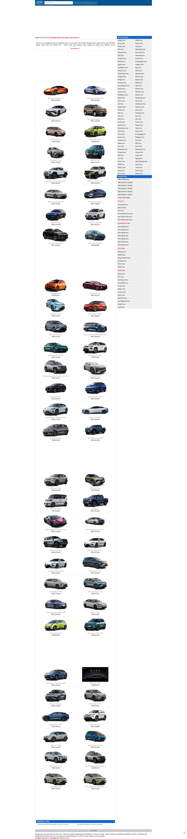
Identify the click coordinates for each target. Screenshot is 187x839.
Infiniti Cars (121, 61)
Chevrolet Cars (140, 52)
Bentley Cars (139, 89)
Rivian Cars (121, 137)
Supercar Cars (122, 298)
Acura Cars (121, 122)
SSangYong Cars (140, 98)
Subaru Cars (139, 77)
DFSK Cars (121, 164)
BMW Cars (138, 40)
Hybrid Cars (121, 255)
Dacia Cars (138, 164)
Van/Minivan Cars (124, 301)
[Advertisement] (93, 20)
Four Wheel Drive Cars (125, 220)
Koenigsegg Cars (140, 134)
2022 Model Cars (123, 239)
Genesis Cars (122, 125)
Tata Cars (121, 146)
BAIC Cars (121, 119)
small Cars (121, 307)
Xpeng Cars (138, 158)
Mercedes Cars (140, 55)
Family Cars (121, 304)
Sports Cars (121, 295)
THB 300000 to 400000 (125, 185)
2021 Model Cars (123, 242)
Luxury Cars (122, 292)
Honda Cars (121, 40)
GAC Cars (138, 119)
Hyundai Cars (122, 52)
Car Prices (93, 830)
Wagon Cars (121, 289)
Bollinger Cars (139, 137)
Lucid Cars (138, 167)
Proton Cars (139, 122)
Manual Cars (122, 208)
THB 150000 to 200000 (125, 192)
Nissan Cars (121, 46)
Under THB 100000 (124, 198)
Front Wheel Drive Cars (125, 214)
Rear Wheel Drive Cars (125, 217)
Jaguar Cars (121, 64)
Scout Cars (121, 170)
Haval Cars (138, 110)
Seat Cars (138, 116)
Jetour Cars (121, 173)
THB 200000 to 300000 (125, 188)
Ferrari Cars (121, 89)
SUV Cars (121, 277)
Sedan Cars (121, 274)
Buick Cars (121, 131)
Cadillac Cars (139, 64)
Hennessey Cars (140, 149)
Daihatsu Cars (139, 107)
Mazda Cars (139, 80)
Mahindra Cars (122, 149)
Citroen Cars (139, 95)
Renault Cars (122, 70)
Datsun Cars (122, 167)
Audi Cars (138, 46)
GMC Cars (138, 70)
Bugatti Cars (122, 107)
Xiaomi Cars (139, 170)
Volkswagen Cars (123, 74)
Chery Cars (138, 101)
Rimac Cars (139, 131)
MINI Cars (138, 83)
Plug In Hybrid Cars (124, 258)
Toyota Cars (139, 43)
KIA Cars (120, 49)
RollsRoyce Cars (123, 95)
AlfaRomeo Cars (140, 104)
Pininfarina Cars (123, 128)
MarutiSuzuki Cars (141, 161)
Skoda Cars (121, 98)
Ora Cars (120, 158)
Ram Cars (138, 140)
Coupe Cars (121, 286)
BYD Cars (138, 143)
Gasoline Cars (122, 261)
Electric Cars (122, 252)
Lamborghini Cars (141, 61)
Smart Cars (121, 161)
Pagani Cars (139, 125)
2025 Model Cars (123, 230)
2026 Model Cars (123, 227)
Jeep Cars (138, 67)
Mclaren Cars (139, 92)
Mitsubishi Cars (140, 49)
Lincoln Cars (122, 92)
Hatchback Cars (123, 280)
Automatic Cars (123, 205)
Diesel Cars (121, 267)
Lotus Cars (121, 134)
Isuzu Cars (138, 146)
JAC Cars (120, 104)
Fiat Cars (120, 116)
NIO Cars (120, 155)
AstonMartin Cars (123, 86)
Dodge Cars (121, 80)
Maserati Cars (139, 74)
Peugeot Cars (122, 77)
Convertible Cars (123, 283)
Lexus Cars (121, 43)
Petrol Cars (121, 264)
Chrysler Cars (122, 83)
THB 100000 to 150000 (125, 195)
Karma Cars (139, 152)
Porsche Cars (122, 58)
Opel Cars (138, 86)
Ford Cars (121, 55)
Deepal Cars (139, 173)
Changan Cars (139, 113)
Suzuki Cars (139, 58)
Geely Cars (121, 110)
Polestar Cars (122, 140)
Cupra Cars (138, 155)
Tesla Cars (138, 128)
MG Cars (120, 113)
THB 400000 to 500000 (125, 182)
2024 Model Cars (123, 233)
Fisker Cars (121, 143)
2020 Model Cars (123, 245)
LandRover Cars (123, 67)
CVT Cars (121, 211)
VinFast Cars (122, 152)
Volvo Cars (121, 101)
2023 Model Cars (123, 236)
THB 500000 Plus (123, 179)
